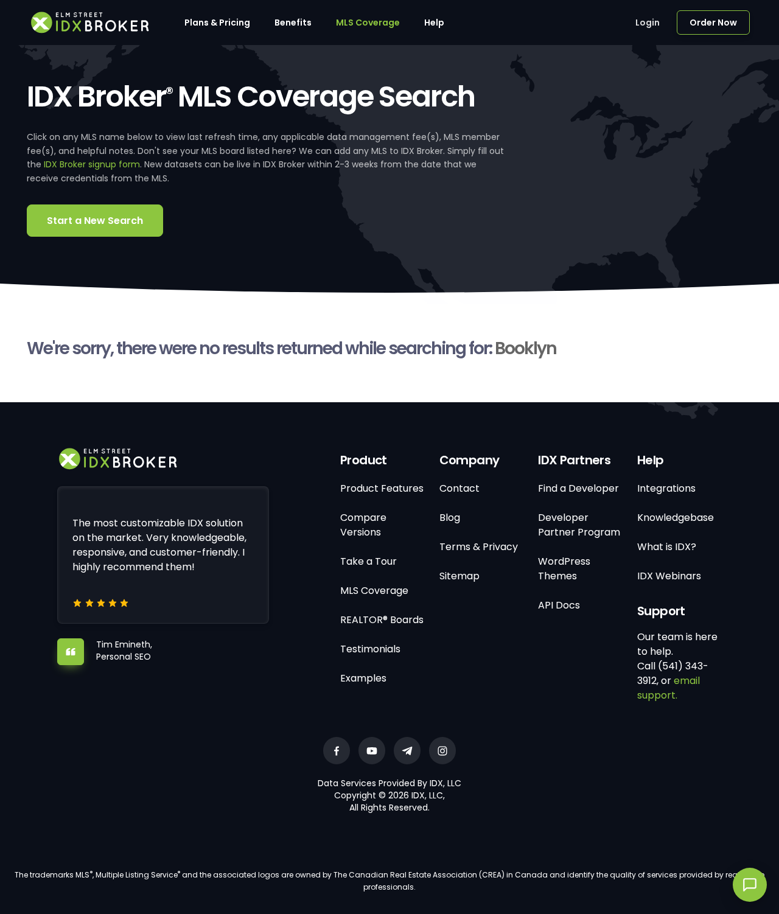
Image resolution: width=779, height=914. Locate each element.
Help (434, 22)
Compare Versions (363, 525)
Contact (459, 488)
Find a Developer (578, 488)
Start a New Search (95, 221)
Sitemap (459, 576)
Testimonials (370, 649)
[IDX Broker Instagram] (442, 750)
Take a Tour (368, 561)
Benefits (293, 22)
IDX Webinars (669, 576)
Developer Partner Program (579, 525)
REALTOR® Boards (382, 620)
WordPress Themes (564, 568)
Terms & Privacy (478, 547)
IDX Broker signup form (92, 164)
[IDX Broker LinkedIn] (407, 750)
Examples (363, 678)
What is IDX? (666, 547)
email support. (668, 688)
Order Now (713, 22)
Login (647, 22)
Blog (449, 518)
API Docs (559, 605)
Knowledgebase (675, 518)
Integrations (666, 488)
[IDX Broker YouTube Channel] (371, 750)
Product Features (382, 488)
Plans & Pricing (217, 22)
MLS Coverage (368, 22)
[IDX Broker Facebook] (336, 750)
